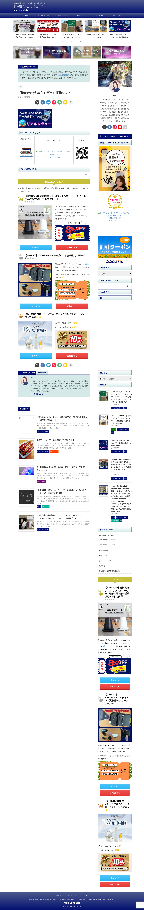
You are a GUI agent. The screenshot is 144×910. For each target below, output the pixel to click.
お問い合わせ (99, 15)
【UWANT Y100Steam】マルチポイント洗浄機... (126, 36)
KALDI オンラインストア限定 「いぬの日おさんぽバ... (30, 36)
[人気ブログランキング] (26, 153)
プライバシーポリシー (107, 561)
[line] (59, 102)
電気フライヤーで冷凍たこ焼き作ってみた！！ (55, 440)
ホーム (27, 15)
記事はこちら (72, 247)
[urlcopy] (71, 102)
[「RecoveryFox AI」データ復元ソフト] (48, 102)
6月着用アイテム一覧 (106, 535)
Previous (15, 28)
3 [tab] (67, 42)
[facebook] (42, 102)
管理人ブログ (117, 15)
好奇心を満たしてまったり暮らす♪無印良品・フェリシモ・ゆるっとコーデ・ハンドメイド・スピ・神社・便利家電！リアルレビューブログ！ (72, 899)
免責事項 (102, 566)
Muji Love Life (21, 10)
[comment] (65, 102)
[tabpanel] (31, 29)
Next (129, 28)
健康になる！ (81, 15)
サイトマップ (103, 556)
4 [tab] (69, 42)
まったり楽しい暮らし (45, 15)
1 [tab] (62, 42)
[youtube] (40, 394)
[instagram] (37, 394)
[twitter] (37, 102)
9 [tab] (80, 42)
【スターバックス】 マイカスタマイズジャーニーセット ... (54, 36)
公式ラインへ (114, 220)
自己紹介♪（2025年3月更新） (110, 571)
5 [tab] (71, 42)
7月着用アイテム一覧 (107, 539)
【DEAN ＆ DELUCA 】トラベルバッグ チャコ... (78, 36)
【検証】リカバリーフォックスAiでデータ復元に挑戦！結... (102, 36)
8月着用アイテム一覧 (107, 544)
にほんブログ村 (54, 157)
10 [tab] (83, 42)
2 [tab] (65, 42)
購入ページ (36, 247)
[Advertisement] (116, 229)
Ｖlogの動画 (63, 75)
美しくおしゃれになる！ (63, 15)
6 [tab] (74, 42)
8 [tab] (78, 42)
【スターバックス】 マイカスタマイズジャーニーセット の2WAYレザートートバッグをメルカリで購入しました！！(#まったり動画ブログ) (121, 397)
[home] (43, 394)
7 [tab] (76, 42)
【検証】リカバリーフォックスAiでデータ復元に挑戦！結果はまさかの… (121, 442)
